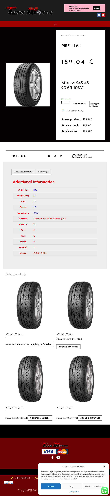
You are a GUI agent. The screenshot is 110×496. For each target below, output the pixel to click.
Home (63, 36)
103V (35, 213)
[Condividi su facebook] (49, 156)
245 (35, 190)
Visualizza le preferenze (94, 486)
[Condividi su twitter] (55, 156)
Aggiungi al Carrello (41, 344)
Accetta (50, 486)
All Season (71, 36)
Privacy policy (74, 492)
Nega (72, 486)
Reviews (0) (43, 172)
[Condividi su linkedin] (61, 156)
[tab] (24, 172)
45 (34, 196)
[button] (104, 466)
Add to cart (79, 104)
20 (34, 202)
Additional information (24, 172)
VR (35, 207)
